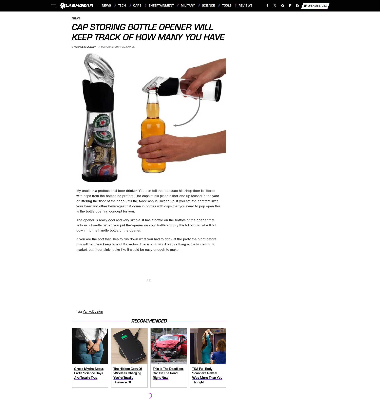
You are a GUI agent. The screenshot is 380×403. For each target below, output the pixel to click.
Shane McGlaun (86, 46)
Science (208, 5)
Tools (226, 5)
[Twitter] (275, 6)
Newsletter (318, 5)
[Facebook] (267, 6)
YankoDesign (93, 311)
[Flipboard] (290, 6)
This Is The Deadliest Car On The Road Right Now (168, 373)
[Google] (282, 6)
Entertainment (161, 5)
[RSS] (297, 6)
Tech (122, 5)
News (106, 5)
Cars (137, 5)
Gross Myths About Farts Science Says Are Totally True (89, 373)
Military (188, 5)
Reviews (245, 5)
